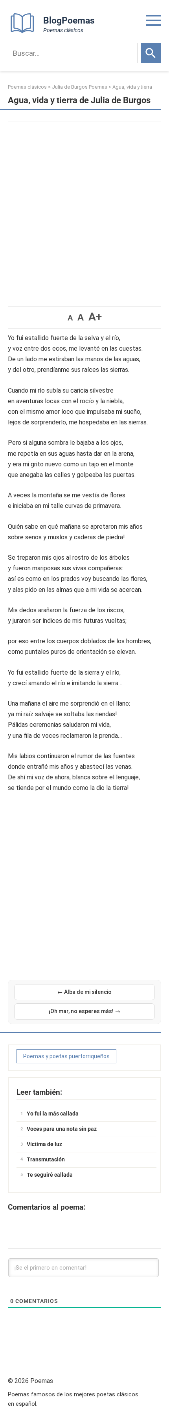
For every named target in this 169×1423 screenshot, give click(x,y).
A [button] (70, 317)
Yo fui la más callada (53, 1113)
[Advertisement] (84, 210)
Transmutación (46, 1159)
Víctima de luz (44, 1144)
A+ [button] (95, 316)
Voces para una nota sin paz (62, 1129)
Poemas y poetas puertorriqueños (66, 1056)
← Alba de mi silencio (84, 992)
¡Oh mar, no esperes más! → (84, 1011)
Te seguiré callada (50, 1175)
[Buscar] (151, 53)
